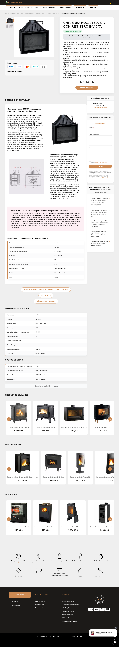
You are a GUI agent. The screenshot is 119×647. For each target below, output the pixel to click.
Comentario (92, 147)
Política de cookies (67, 614)
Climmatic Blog (39, 604)
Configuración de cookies (69, 621)
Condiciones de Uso (68, 601)
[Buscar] (102, 2)
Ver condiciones (18, 563)
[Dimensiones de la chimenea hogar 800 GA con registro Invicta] (9, 26)
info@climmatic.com (100, 107)
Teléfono (91, 141)
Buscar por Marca (40, 608)
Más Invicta (46, 295)
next (110, 419)
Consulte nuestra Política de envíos (46, 386)
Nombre (91, 127)
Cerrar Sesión (16, 605)
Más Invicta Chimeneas (46, 301)
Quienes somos (40, 601)
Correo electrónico (94, 134)
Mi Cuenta (15, 601)
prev (9, 419)
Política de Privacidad (106, 177)
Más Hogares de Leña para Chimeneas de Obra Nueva (46, 289)
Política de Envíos (67, 618)
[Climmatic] (14, 2)
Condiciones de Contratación (70, 604)
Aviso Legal (65, 608)
